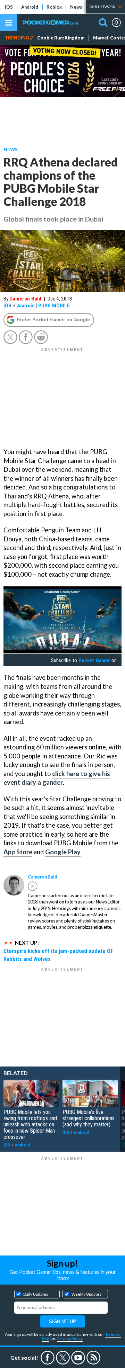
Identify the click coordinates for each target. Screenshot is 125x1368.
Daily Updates (35, 1294)
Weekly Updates (86, 1294)
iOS (9, 7)
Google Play (63, 852)
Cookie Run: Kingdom (61, 37)
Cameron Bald (25, 299)
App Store (17, 852)
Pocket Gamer (94, 660)
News (76, 7)
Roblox (54, 7)
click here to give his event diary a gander (56, 778)
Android (29, 7)
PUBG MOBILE (54, 306)
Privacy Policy (70, 1338)
